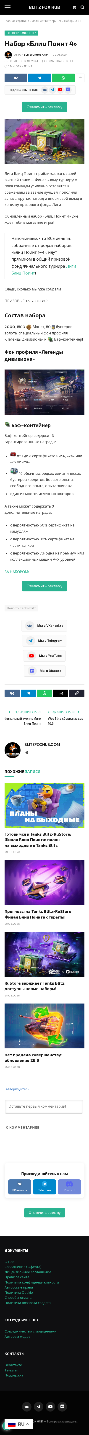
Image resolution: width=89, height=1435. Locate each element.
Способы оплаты (18, 1297)
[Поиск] (82, 7)
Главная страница (17, 21)
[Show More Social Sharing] (80, 78)
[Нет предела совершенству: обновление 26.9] (44, 1026)
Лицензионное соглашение (28, 1272)
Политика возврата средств (28, 1303)
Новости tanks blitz (21, 608)
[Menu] (7, 7)
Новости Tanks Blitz (21, 33)
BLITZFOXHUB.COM (36, 54)
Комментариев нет (59, 61)
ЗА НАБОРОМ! (17, 572)
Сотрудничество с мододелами (31, 1331)
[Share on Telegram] (39, 78)
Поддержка (14, 1375)
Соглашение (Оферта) (23, 1267)
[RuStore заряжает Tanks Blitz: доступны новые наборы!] (44, 954)
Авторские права (19, 1287)
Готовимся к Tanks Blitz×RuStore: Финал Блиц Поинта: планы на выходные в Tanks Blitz (38, 840)
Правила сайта (17, 1277)
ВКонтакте (13, 1365)
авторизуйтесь (17, 1089)
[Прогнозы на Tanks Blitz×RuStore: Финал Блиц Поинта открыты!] (44, 882)
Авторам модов (18, 1336)
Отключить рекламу (44, 107)
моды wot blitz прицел (47, 21)
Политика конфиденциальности (32, 1282)
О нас (9, 1262)
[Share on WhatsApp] (63, 78)
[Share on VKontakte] (16, 78)
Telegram (12, 1370)
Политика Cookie (19, 1292)
